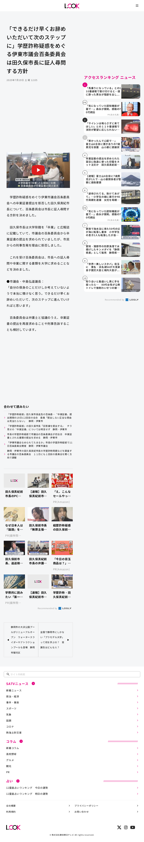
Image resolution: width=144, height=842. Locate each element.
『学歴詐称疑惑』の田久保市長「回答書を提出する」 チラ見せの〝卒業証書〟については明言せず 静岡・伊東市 (39, 427)
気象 (8, 714)
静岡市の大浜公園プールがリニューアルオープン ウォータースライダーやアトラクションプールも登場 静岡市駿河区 (23, 639)
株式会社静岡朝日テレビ (63, 834)
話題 (8, 720)
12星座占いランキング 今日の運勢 (27, 787)
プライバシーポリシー (86, 805)
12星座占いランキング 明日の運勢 (27, 793)
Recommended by (48, 608)
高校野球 (11, 754)
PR (8, 772)
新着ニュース (14, 690)
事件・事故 (12, 702)
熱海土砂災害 (14, 732)
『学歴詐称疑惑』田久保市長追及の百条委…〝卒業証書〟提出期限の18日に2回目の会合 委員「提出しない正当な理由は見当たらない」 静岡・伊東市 (39, 418)
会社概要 (11, 805)
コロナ (10, 726)
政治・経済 (12, 696)
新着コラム (12, 748)
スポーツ (11, 708)
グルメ (10, 760)
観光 (8, 766)
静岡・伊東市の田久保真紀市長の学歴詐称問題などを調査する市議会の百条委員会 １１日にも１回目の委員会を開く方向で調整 (39, 454)
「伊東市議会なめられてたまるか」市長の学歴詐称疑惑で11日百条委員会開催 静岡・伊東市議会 (39, 444)
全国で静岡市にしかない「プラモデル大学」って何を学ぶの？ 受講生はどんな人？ (52, 639)
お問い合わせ (81, 811)
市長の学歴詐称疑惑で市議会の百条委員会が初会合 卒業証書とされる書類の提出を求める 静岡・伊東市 (39, 435)
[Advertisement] (38, 122)
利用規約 (11, 811)
